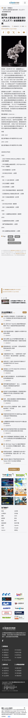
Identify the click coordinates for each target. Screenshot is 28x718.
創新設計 (6, 652)
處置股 (3, 518)
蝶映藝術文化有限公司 (7, 26)
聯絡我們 (18, 675)
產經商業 (6, 650)
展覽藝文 (10, 8)
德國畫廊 (11, 240)
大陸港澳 (18, 657)
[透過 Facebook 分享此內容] (3, 32)
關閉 (9, 716)
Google (16, 528)
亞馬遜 (16, 513)
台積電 (16, 511)
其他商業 (6, 657)
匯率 (15, 520)
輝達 (2, 511)
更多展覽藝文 (13, 469)
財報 (15, 518)
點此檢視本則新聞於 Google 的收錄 (11, 291)
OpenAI (16, 525)
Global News (7, 660)
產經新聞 (3, 523)
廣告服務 (18, 673)
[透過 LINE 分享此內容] (8, 32)
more (24, 312)
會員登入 (6, 673)
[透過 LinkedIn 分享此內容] (19, 32)
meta (2, 528)
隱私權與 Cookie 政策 (15, 712)
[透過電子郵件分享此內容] (24, 32)
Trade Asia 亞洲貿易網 (12, 690)
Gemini (3, 530)
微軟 (2, 516)
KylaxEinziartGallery (14, 243)
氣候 (2, 520)
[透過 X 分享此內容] (14, 32)
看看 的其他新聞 (11, 289)
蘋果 (2, 525)
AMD (15, 516)
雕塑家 (17, 236)
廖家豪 (10, 236)
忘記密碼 (6, 675)
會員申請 (6, 670)
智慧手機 (16, 523)
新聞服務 (18, 670)
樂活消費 (18, 652)
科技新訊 (18, 650)
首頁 (4, 8)
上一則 (5, 298)
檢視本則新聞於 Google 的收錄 (9, 28)
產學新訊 (18, 655)
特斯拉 (16, 530)
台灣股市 (3, 513)
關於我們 (18, 668)
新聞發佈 (6, 668)
